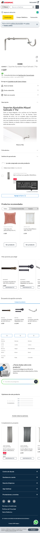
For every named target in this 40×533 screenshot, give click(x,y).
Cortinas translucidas (18, 208)
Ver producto (10, 245)
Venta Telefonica (7, 512)
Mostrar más (20, 145)
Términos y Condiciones (9, 506)
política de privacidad (11, 530)
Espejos (30, 208)
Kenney (4, 66)
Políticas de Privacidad (9, 509)
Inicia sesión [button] (33, 2)
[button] (25, 7)
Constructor (7, 17)
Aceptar (33, 529)
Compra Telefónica (22, 17)
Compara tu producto (20, 302)
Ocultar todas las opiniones (20, 416)
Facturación (34, 17)
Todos (5, 208)
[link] (10, 229)
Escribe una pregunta (12, 381)
